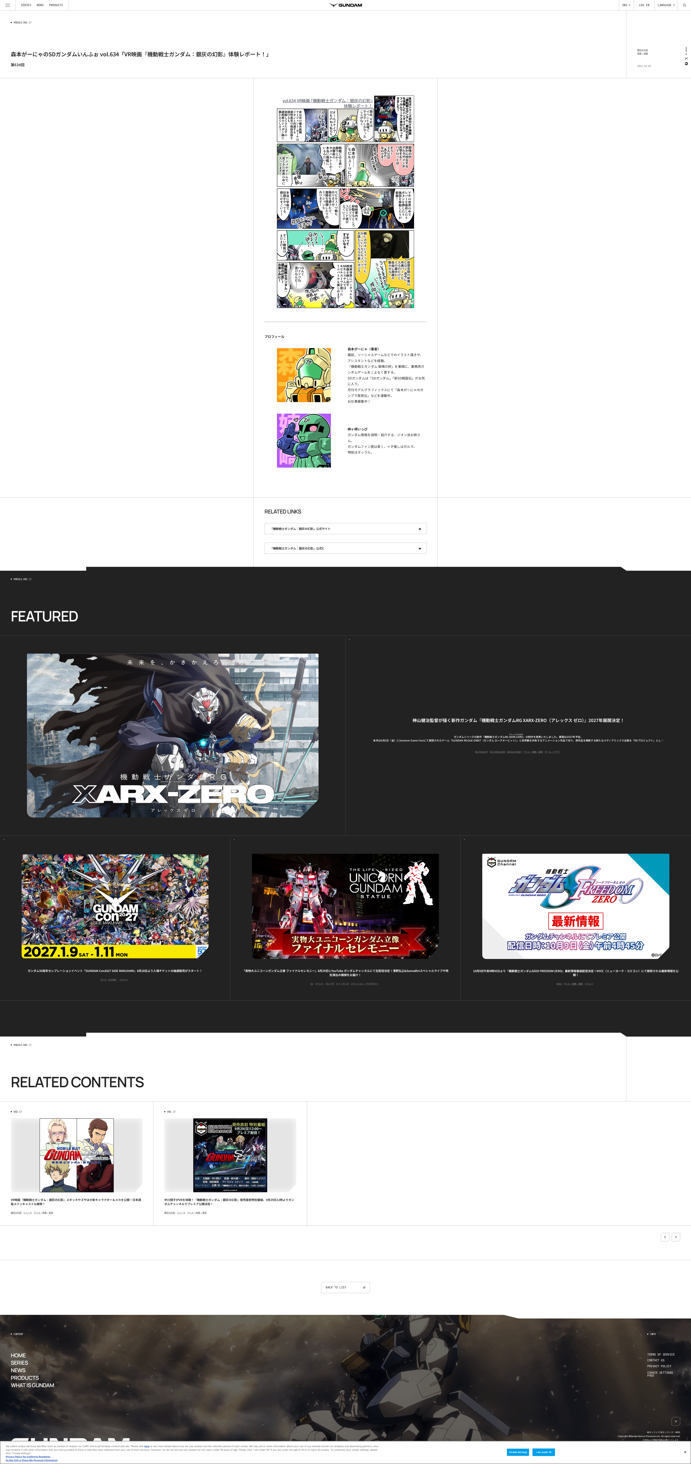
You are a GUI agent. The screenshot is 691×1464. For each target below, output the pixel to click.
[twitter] (686, 58)
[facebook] (686, 63)
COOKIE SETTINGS (663, 1374)
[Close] (685, 1452)
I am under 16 (543, 1452)
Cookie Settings (518, 1452)
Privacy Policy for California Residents (28, 1456)
